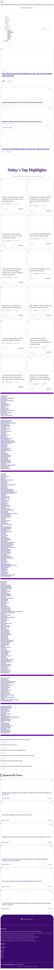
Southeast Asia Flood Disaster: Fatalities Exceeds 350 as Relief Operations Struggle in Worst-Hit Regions (17, 755)
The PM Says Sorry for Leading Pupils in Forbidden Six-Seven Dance (12, 760)
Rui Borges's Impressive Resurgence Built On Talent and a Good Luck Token (21, 121)
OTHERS (9, 35)
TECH (9, 38)
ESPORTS (6, 22)
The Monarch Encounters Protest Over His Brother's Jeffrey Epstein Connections (17, 938)
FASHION (7, 24)
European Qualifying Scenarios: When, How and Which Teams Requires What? (22, 102)
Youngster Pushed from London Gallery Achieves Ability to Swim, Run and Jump (17, 935)
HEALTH (9, 31)
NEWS (9, 34)
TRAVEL (9, 39)
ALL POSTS (7, 18)
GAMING (9, 30)
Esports (2, 953)
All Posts (2, 949)
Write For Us (20, 966)
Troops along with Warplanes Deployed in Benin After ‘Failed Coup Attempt (25, 149)
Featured (2, 957)
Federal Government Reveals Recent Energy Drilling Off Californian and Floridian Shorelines (20, 936)
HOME (6, 16)
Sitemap (35, 966)
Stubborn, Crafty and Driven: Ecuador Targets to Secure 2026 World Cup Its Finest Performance (13, 199)
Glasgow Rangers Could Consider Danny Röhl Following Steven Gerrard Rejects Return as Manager (21, 931)
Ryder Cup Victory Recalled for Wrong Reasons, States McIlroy (21, 4)
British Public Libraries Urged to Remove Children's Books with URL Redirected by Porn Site (15, 739)
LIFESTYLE (10, 33)
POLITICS (9, 36)
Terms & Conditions (28, 966)
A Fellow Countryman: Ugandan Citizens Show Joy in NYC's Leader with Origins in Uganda (12, 236)
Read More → (21, 208)
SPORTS (9, 37)
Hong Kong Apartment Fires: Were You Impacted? (9, 744)
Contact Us (6, 40)
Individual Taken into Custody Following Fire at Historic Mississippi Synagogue (26, 837)
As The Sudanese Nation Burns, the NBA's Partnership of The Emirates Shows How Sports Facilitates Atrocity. (13, 377)
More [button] (6, 29)
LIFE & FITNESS (11, 32)
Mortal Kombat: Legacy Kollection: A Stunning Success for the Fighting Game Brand (18, 940)
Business (2, 951)
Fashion (2, 955)
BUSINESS (7, 20)
